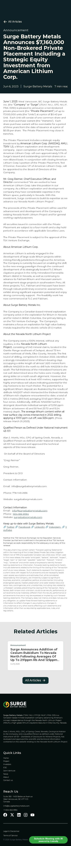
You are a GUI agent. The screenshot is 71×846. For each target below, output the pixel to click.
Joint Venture (9, 771)
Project (6, 761)
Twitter (10, 526)
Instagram (55, 526)
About (6, 777)
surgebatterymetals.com (28, 499)
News (5, 774)
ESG (5, 767)
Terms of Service (10, 835)
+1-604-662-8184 (10, 810)
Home (6, 758)
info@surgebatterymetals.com (29, 486)
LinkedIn (40, 526)
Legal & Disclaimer (11, 831)
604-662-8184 (21, 513)
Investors (7, 764)
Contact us (8, 780)
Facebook (24, 526)
